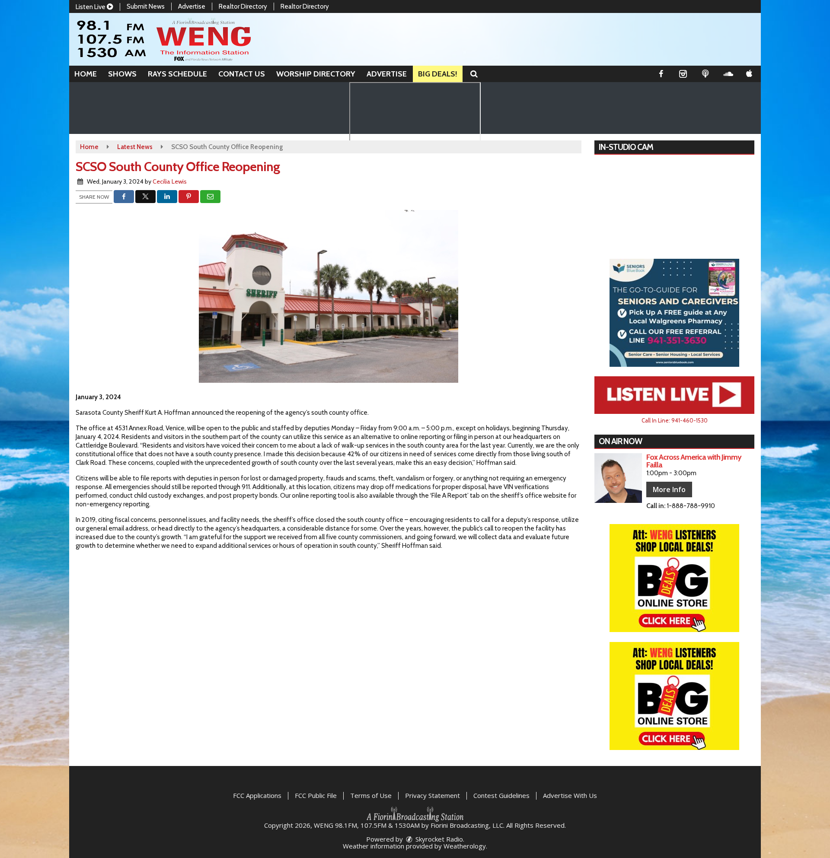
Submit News (146, 6)
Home (85, 74)
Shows (122, 74)
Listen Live (91, 7)
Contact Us (241, 74)
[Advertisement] (674, 313)
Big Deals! (437, 74)
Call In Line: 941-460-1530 (675, 420)
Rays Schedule (177, 74)
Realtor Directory (243, 6)
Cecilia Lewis (170, 181)
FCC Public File (316, 795)
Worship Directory (315, 74)
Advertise (191, 6)
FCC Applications (257, 795)
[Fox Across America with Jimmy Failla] (618, 478)
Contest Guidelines (501, 795)
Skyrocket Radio (438, 839)
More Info (669, 489)
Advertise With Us (570, 795)
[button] (474, 74)
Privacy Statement (432, 795)
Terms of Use (371, 795)
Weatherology (465, 846)
